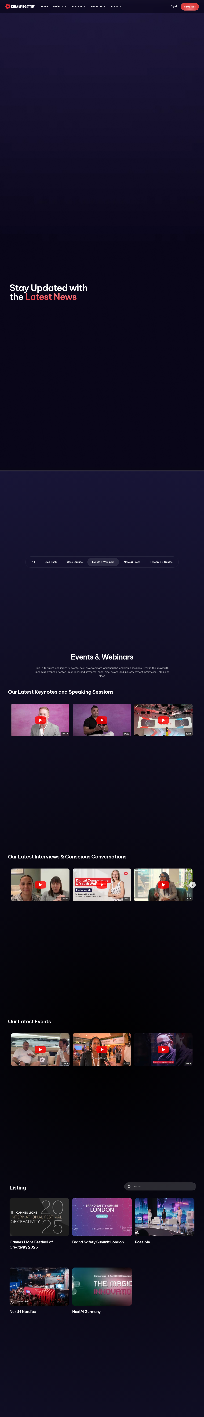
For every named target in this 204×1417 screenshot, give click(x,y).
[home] (20, 6)
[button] (59, 6)
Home (44, 6)
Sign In (174, 6)
